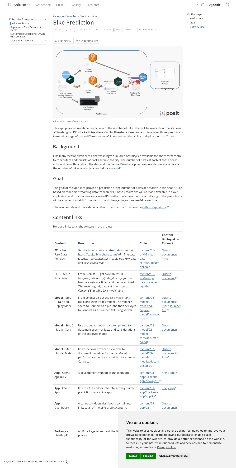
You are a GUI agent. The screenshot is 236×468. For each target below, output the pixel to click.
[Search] (227, 4)
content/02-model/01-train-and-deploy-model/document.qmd (149, 308)
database (130, 29)
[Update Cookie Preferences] (67, 461)
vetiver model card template (107, 325)
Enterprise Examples (64, 16)
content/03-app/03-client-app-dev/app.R (149, 377)
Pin (164, 258)
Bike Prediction (88, 16)
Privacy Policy (166, 447)
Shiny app (168, 373)
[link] (166, 447)
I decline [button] (148, 455)
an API (117, 168)
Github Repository (154, 207)
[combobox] (227, 4)
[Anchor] (82, 146)
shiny (118, 29)
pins (98, 29)
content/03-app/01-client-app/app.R (149, 392)
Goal (192, 22)
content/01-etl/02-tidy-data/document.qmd (149, 280)
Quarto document (168, 252)
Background (197, 18)
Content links (197, 26)
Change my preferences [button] (173, 455)
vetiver (58, 29)
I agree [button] (133, 455)
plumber (108, 29)
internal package (147, 29)
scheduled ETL (84, 29)
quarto (69, 29)
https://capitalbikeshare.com (96, 254)
